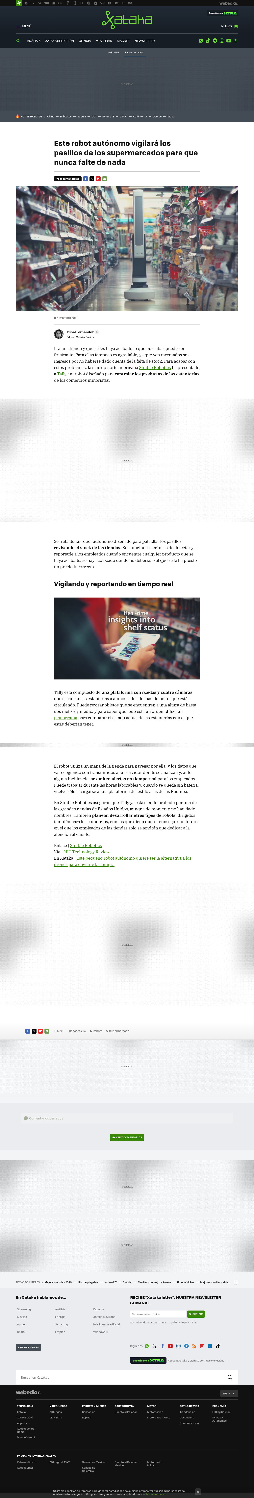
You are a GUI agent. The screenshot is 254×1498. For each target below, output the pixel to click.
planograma (65, 717)
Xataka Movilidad (104, 1317)
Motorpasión (155, 1412)
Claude (127, 1282)
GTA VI (123, 116)
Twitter (235, 40)
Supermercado (119, 1031)
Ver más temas (28, 1347)
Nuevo (226, 26)
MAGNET (123, 40)
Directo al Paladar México (126, 1463)
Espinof (86, 1417)
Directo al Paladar (126, 1412)
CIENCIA (85, 40)
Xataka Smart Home (25, 1430)
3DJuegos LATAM (60, 1462)
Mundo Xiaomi (26, 1437)
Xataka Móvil (25, 1417)
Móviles (22, 1317)
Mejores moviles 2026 (58, 1282)
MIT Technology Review (87, 851)
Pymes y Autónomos (219, 1418)
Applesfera (23, 1423)
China (50, 116)
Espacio (98, 1309)
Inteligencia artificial (106, 1324)
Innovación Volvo (134, 52)
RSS (194, 1345)
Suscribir (196, 1314)
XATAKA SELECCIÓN (59, 40)
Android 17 (110, 1282)
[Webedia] (28, 1392)
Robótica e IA (77, 1031)
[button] (82, 332)
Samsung (61, 1324)
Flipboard (98, 178)
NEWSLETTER (145, 40)
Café (136, 116)
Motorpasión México (155, 1463)
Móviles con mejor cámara (154, 1282)
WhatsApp (201, 40)
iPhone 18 (108, 116)
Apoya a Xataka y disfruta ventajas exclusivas (196, 1360)
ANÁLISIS (33, 40)
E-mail (104, 178)
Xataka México (26, 1462)
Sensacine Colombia (88, 1469)
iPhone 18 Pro (185, 1282)
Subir (226, 1393)
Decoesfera (187, 1417)
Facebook (85, 178)
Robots (97, 1031)
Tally (61, 374)
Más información (156, 1494)
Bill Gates (66, 116)
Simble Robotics (155, 367)
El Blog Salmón (221, 1412)
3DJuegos (56, 1412)
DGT (94, 116)
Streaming (24, 1309)
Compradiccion (189, 1423)
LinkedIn (210, 1345)
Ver (129, 1137)
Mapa (171, 116)
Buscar (230, 1377)
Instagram (221, 40)
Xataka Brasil (25, 1467)
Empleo (60, 1332)
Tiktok (208, 40)
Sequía (81, 116)
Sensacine (88, 1412)
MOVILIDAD (104, 40)
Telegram (215, 40)
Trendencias (187, 1412)
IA (146, 116)
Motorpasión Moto (158, 1417)
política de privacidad (184, 1322)
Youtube (228, 40)
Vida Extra (56, 1417)
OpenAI (157, 116)
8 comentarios (69, 179)
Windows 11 (100, 1332)
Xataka (127, 19)
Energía (60, 1317)
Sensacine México (93, 1462)
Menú (26, 26)
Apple (21, 1324)
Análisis (60, 1309)
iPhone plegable (88, 1282)
